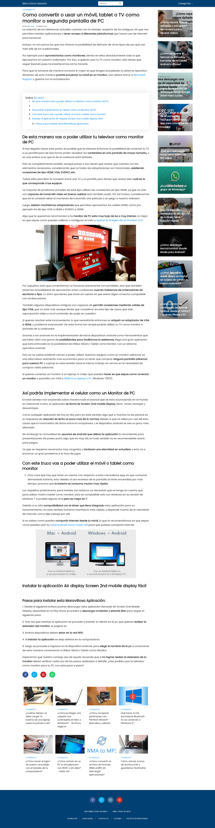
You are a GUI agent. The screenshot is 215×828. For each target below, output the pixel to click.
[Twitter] (102, 800)
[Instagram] (110, 800)
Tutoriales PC (28, 9)
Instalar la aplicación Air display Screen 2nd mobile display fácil (67, 118)
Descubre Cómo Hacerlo (96, 811)
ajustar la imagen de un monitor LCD (119, 220)
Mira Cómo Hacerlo (34, 3)
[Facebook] (93, 800)
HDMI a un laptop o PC (78, 378)
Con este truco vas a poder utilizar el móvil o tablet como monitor (69, 114)
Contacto (103, 818)
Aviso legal (87, 818)
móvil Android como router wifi (68, 525)
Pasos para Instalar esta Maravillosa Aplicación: (62, 123)
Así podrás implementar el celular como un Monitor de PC (64, 109)
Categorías (184, 3)
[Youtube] (119, 800)
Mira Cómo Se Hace (122, 811)
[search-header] (120, 3)
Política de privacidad (137, 818)
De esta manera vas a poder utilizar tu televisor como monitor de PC (70, 101)
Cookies (117, 818)
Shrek (32, 26)
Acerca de (72, 818)
